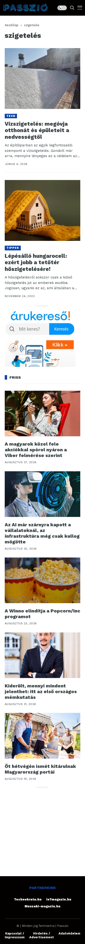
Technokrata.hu (28, 899)
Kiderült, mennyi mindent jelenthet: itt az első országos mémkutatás (41, 691)
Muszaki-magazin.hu (42, 906)
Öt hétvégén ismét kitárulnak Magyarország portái (40, 769)
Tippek (12, 247)
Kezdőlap (11, 25)
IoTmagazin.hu (58, 899)
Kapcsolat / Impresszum (15, 935)
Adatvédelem (69, 933)
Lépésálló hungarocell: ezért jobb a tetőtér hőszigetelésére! (36, 262)
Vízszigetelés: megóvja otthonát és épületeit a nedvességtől (37, 130)
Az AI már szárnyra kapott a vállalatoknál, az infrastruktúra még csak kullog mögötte (42, 533)
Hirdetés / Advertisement (41, 935)
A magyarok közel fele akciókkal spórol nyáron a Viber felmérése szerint (36, 449)
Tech (10, 116)
